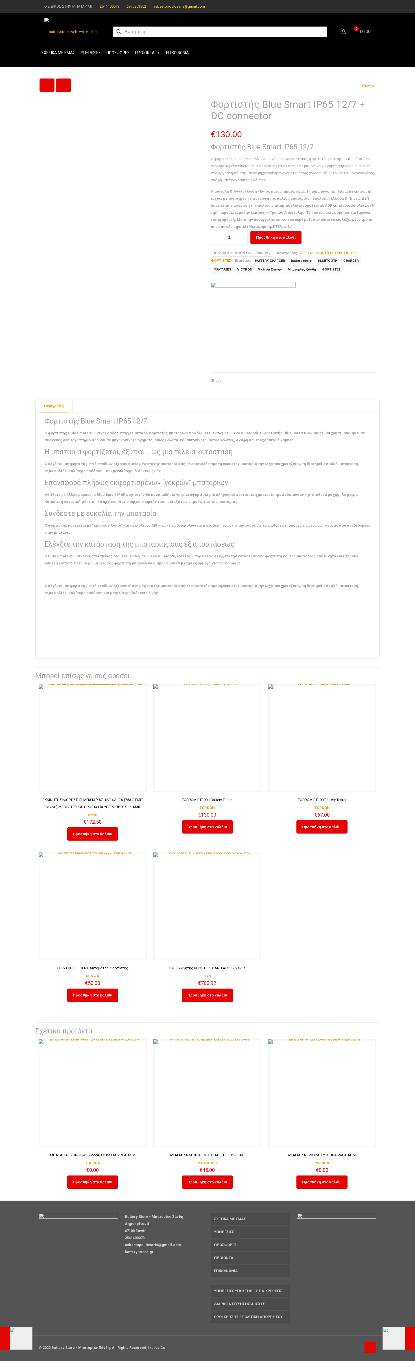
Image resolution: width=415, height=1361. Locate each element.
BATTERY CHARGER (270, 261)
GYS (207, 976)
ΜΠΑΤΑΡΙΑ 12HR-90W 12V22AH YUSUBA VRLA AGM (93, 1155)
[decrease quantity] (217, 237)
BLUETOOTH (327, 261)
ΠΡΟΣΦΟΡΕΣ (118, 53)
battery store (301, 261)
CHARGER (351, 261)
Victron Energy (270, 269)
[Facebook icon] (360, 6)
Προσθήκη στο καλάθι (276, 237)
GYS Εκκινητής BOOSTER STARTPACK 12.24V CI (207, 968)
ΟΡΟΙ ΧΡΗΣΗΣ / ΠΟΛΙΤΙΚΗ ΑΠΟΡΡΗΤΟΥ (248, 1317)
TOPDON (207, 808)
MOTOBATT (207, 1163)
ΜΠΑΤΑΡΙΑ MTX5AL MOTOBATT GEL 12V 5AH (207, 1155)
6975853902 (136, 6)
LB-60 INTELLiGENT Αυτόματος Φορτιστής (92, 968)
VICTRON (244, 269)
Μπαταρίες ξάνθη (302, 269)
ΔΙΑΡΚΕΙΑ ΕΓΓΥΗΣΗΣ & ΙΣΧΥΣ (239, 1304)
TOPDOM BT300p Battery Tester (207, 800)
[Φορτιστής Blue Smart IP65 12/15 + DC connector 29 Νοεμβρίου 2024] (16, 1338)
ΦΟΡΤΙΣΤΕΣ (221, 260)
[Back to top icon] (370, 1347)
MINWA (92, 976)
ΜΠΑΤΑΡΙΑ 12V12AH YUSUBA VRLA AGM (322, 1155)
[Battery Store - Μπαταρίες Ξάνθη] (70, 31)
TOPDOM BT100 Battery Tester (322, 800)
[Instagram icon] (367, 6)
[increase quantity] (241, 237)
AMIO (92, 815)
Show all (368, 85)
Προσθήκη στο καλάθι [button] (93, 834)
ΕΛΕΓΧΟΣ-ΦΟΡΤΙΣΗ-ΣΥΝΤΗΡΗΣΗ (328, 253)
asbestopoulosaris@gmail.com (179, 6)
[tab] (54, 406)
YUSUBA (93, 1163)
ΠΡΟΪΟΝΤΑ (145, 53)
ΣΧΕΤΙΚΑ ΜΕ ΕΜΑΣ (58, 53)
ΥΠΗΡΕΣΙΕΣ (91, 53)
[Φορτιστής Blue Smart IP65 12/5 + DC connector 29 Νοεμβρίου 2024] (399, 1338)
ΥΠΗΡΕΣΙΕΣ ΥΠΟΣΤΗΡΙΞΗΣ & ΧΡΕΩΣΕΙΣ (248, 1291)
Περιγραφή (54, 406)
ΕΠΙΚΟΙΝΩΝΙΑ (177, 53)
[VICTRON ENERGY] (253, 324)
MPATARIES (222, 269)
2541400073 (109, 6)
